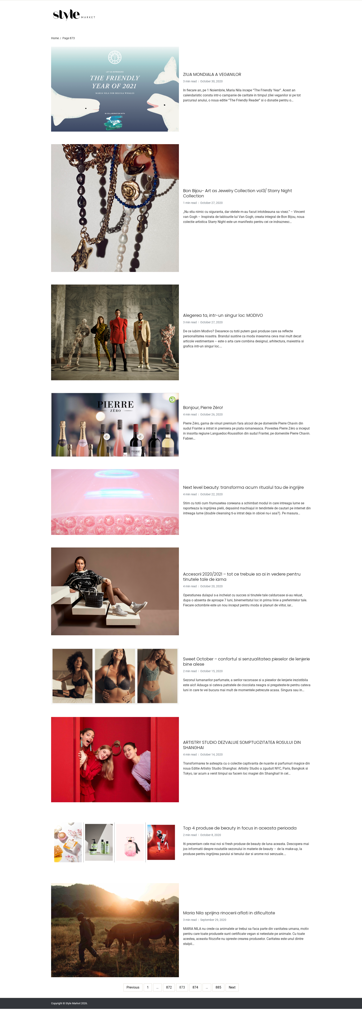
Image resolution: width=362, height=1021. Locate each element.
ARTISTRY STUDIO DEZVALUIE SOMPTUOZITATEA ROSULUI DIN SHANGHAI (242, 745)
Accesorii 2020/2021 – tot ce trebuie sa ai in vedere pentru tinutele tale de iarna (242, 577)
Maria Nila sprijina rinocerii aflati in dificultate (229, 913)
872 (169, 987)
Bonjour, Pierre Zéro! (203, 407)
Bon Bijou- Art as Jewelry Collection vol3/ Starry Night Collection (237, 193)
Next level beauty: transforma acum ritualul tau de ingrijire (243, 487)
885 (218, 987)
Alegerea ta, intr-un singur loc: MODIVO (223, 315)
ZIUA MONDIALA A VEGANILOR (212, 74)
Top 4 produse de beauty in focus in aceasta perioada (240, 828)
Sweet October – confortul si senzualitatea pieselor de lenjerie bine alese (246, 661)
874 (195, 987)
